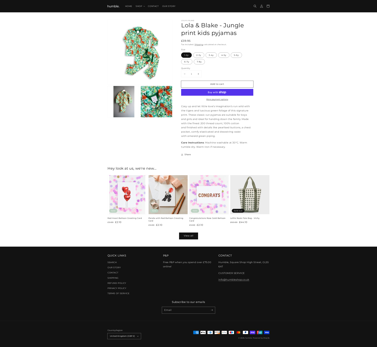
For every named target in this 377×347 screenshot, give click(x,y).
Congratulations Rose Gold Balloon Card (207, 219)
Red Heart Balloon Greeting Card (125, 218)
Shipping (199, 44)
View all (188, 235)
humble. (248, 338)
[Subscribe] (212, 310)
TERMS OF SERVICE (118, 293)
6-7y (186, 61)
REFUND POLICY (117, 283)
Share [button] (188, 154)
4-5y (223, 55)
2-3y (198, 55)
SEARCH (112, 262)
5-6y (236, 55)
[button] (140, 6)
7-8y (199, 61)
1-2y (186, 55)
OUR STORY (114, 267)
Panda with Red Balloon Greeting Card (165, 219)
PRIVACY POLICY (117, 288)
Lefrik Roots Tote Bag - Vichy (245, 218)
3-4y (211, 55)
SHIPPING (113, 278)
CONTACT (113, 272)
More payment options (217, 99)
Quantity (185, 68)
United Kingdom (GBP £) (122, 336)
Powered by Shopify (261, 338)
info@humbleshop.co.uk (233, 279)
